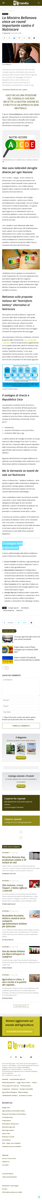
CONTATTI (5, 1162)
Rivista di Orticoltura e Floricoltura (14, 1114)
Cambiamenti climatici (10, 1095)
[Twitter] (26, 1055)
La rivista (5, 1165)
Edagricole (6, 1108)
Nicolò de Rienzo (8, 998)
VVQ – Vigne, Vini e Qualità (11, 1143)
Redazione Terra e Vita (10, 873)
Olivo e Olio (6, 1133)
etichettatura (25, 608)
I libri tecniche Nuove (9, 1177)
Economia (11, 10)
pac (21, 803)
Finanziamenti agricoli (17, 1079)
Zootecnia (14, 1089)
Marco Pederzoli (8, 968)
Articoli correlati (8, 631)
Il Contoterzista (7, 1117)
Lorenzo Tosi (7, 33)
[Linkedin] (21, 1057)
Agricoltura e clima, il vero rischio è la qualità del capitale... (14, 982)
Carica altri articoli (20, 1006)
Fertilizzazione (25, 1086)
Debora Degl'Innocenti (10, 904)
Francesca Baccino (8, 939)
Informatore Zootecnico (10, 1124)
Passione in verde (8, 1137)
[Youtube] (31, 1057)
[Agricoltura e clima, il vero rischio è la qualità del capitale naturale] (34, 978)
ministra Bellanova (8, 610)
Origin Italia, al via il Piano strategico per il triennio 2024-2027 (26, 649)
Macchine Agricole (8, 1127)
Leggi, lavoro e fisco (23, 1082)
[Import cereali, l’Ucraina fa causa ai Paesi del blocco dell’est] (7, 660)
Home (4, 10)
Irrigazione (6, 1089)
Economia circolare (25, 1095)
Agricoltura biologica (9, 1092)
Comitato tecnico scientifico (11, 1146)
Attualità (5, 1079)
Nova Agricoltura (8, 1130)
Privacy (4, 1189)
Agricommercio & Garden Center (13, 1111)
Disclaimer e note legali (10, 1186)
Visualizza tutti (21, 757)
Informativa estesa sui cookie (12, 1192)
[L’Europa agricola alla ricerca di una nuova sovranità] (7, 639)
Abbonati (5, 1155)
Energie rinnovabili (26, 1089)
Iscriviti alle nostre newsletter (19, 1031)
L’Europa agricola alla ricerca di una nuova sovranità (27, 637)
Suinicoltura (6, 1140)
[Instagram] (16, 1057)
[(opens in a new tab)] (34, 856)
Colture (34, 1082)
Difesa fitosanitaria (8, 1082)
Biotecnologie (23, 1092)
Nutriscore (20, 610)
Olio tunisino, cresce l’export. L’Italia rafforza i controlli (14, 888)
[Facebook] (11, 1057)
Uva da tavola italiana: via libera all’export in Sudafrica (13, 954)
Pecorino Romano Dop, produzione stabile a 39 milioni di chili (14, 860)
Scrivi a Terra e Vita (9, 1158)
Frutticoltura (6, 1120)
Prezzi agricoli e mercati (10, 1086)
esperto (21, 821)
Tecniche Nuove (7, 1174)
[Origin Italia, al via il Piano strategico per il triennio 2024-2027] (7, 649)
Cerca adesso (21, 786)
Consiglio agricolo (13, 608)
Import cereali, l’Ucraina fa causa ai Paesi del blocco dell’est (27, 658)
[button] (39, 3)
